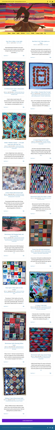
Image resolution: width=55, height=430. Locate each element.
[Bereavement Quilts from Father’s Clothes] (41, 179)
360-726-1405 (11, 1)
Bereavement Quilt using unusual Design (41, 355)
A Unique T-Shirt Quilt (41, 305)
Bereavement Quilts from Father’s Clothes (41, 196)
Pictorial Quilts (9, 240)
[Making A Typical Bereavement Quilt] (14, 381)
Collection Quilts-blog (18, 92)
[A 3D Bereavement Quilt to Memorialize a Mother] (14, 73)
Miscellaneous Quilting (20, 195)
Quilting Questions (37, 96)
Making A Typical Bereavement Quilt (14, 398)
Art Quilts (44, 141)
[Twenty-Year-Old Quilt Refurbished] (41, 232)
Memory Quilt (21, 93)
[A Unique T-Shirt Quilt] (41, 286)
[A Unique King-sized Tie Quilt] (41, 125)
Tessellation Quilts (14, 94)
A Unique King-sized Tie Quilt (40, 140)
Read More (6, 55)
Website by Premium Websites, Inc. (27, 427)
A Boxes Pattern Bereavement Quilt (14, 192)
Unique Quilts (14, 148)
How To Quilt (19, 42)
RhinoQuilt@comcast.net (20, 1)
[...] (16, 52)
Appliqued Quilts (44, 93)
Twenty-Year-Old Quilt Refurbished (41, 249)
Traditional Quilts (47, 96)
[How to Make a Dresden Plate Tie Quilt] (41, 76)
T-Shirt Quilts (39, 253)
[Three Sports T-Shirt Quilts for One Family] (14, 273)
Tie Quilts (42, 96)
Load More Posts (27, 420)
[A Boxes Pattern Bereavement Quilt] (14, 178)
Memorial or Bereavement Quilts (13, 93)
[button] (45, 33)
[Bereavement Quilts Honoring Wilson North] (14, 326)
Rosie (9, 42)
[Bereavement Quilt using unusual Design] (41, 339)
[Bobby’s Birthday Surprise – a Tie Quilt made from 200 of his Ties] (14, 126)
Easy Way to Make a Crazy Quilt (14, 41)
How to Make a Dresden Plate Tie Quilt (41, 92)
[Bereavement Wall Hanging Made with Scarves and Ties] (14, 223)
